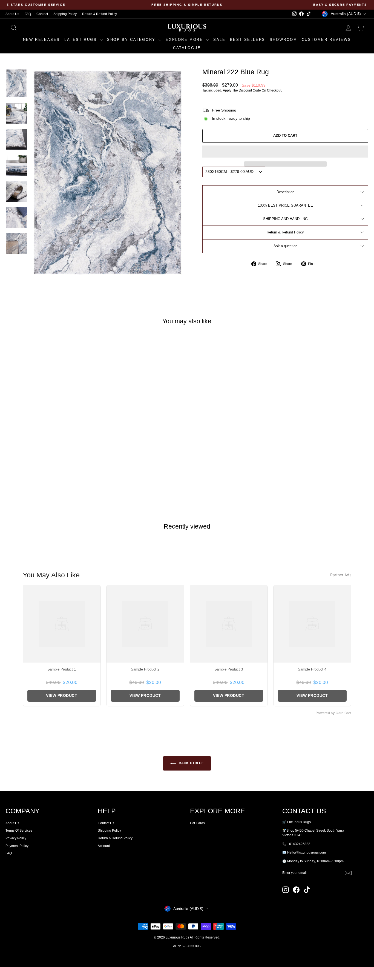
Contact (42, 14)
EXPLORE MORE (185, 40)
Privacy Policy (15, 838)
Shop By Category (132, 40)
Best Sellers (247, 40)
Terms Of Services (18, 830)
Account (104, 846)
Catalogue (187, 48)
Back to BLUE (191, 763)
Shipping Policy (65, 14)
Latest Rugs (81, 40)
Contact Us (106, 823)
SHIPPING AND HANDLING (285, 219)
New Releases (41, 40)
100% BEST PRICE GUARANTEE (285, 205)
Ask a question (285, 246)
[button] (285, 152)
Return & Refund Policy (99, 14)
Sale (219, 40)
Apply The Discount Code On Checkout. (252, 90)
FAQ (28, 14)
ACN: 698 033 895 (187, 946)
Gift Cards (197, 823)
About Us (12, 14)
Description (285, 192)
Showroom (283, 40)
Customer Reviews (326, 40)
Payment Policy (16, 846)
